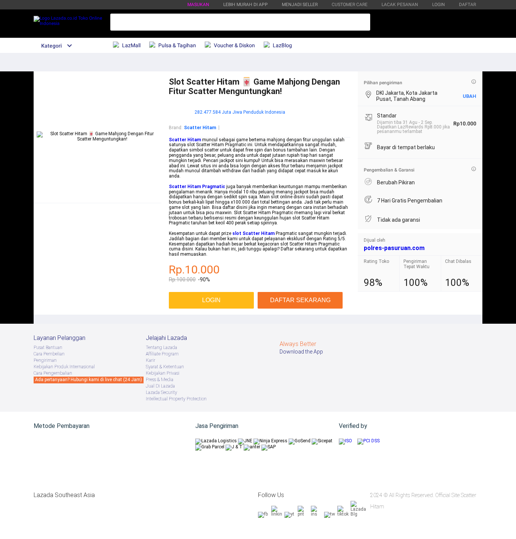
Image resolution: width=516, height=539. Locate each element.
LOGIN (438, 4)
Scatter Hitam (185, 139)
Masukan (198, 4)
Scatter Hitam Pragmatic (197, 186)
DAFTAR (467, 4)
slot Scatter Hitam (253, 233)
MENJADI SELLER (300, 4)
